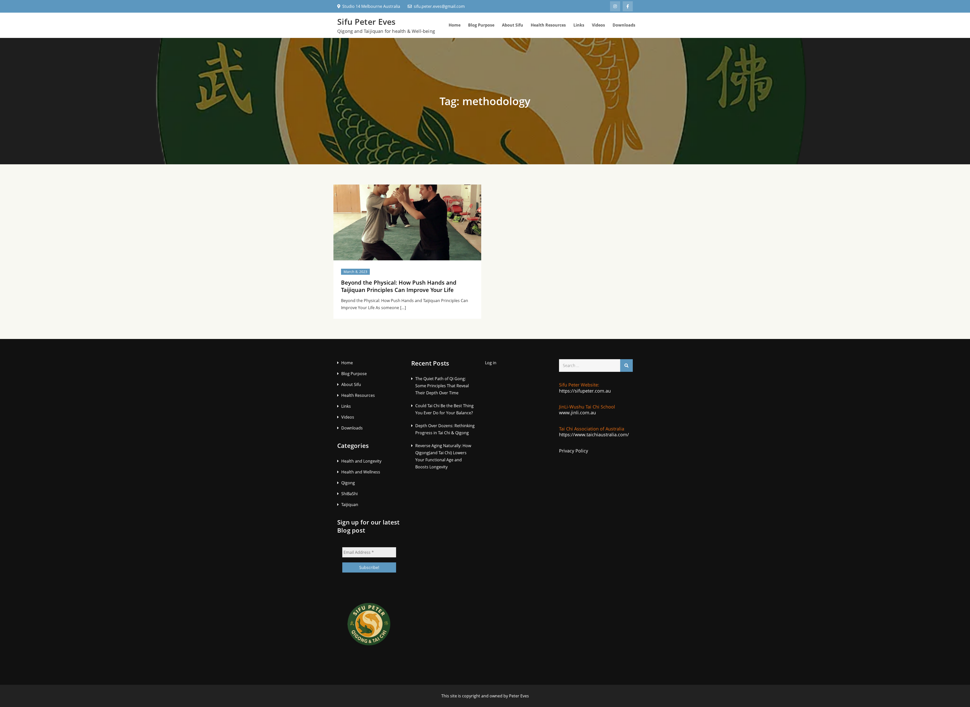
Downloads (624, 25)
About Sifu (512, 25)
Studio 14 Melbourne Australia (371, 6)
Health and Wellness (360, 472)
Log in (490, 363)
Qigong (348, 483)
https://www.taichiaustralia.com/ (594, 434)
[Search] (626, 365)
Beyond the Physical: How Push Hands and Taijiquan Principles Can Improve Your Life (398, 286)
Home (454, 25)
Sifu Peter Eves (366, 21)
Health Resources (548, 25)
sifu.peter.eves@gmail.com (439, 6)
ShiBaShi (349, 493)
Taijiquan (349, 504)
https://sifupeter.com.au (585, 391)
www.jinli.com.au (577, 412)
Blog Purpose (481, 25)
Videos (598, 25)
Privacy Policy (573, 451)
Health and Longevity (361, 461)
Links (578, 25)
